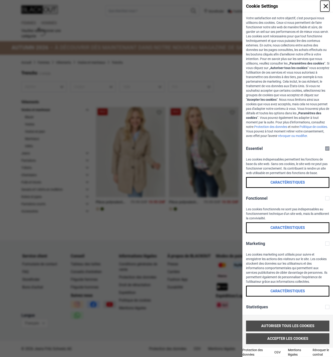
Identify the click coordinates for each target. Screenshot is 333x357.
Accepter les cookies (287, 338)
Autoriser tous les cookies (287, 326)
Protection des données (270, 127)
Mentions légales (294, 352)
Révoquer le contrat (321, 352)
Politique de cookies (313, 127)
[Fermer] (324, 6)
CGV (277, 352)
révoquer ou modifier (292, 136)
